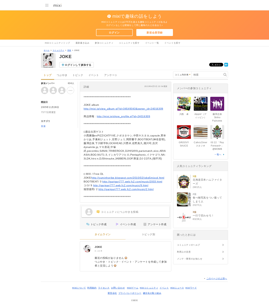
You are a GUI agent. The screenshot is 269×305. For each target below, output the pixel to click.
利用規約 (91, 288)
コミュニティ (58, 50)
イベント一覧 (152, 43)
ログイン (114, 32)
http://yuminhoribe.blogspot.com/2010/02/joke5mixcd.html (127, 177)
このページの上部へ (216, 278)
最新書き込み (82, 43)
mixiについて (79, 288)
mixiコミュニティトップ (57, 43)
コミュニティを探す (129, 43)
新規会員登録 (155, 32)
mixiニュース (177, 288)
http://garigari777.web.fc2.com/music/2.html (126, 189)
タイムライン (103, 234)
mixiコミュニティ (149, 288)
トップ (48, 75)
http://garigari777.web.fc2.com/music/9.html (120, 185)
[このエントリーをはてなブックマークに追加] (226, 65)
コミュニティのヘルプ (188, 245)
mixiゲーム (132, 288)
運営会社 (112, 293)
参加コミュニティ (104, 43)
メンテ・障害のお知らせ (189, 259)
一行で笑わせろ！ (203, 215)
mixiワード (191, 288)
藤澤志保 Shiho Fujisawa (218, 117)
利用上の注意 (184, 252)
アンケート (110, 75)
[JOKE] (87, 248)
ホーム (47, 50)
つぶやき (62, 75)
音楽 (69, 50)
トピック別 (148, 234)
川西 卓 (183, 114)
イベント (93, 75)
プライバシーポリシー (129, 293)
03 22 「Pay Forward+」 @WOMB (217, 145)
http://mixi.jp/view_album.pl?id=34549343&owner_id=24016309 (123, 108)
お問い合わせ (118, 288)
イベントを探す (172, 43)
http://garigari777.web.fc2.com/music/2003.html (132, 181)
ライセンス (104, 288)
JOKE (98, 246)
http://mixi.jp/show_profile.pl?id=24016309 (123, 116)
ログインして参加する (78, 64)
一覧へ (217, 154)
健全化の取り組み (152, 293)
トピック (77, 75)
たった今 (98, 251)
